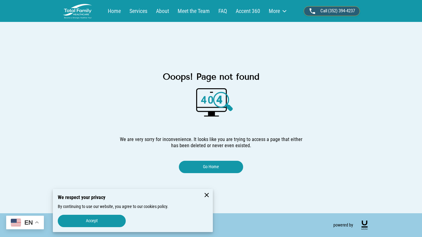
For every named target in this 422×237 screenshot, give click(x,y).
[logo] (364, 225)
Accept (92, 220)
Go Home (211, 166)
